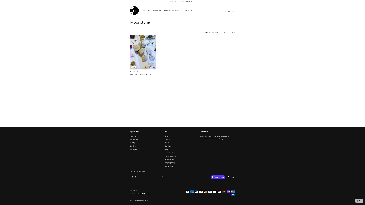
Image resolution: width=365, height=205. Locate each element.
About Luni (133, 136)
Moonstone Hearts (135, 72)
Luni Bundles (134, 139)
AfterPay (168, 149)
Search (167, 139)
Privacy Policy (169, 159)
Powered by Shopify (142, 200)
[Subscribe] (162, 177)
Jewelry (132, 143)
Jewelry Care (169, 153)
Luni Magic (133, 149)
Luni (136, 200)
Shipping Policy (170, 163)
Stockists (168, 146)
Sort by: (207, 32)
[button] (146, 10)
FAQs (167, 143)
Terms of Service (170, 156)
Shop (167, 136)
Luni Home (133, 146)
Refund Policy (169, 166)
